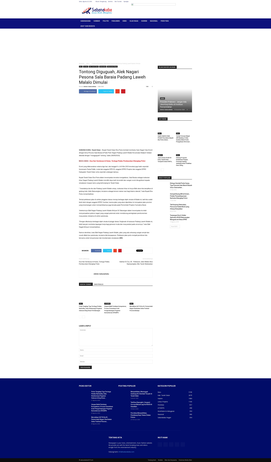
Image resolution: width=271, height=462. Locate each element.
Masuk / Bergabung (101, 1)
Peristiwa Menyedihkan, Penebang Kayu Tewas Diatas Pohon (141, 415)
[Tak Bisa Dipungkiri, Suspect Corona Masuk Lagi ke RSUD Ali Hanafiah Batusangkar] (123, 405)
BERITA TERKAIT (85, 284)
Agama (160, 155)
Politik (106, 21)
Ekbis (125, 21)
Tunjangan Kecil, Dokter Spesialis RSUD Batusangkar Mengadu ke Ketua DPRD (180, 217)
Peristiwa (165, 21)
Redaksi (160, 460)
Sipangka (126, 1)
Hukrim (144, 21)
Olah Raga (134, 21)
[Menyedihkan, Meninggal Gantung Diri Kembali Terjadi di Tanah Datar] (123, 394)
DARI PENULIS (98, 284)
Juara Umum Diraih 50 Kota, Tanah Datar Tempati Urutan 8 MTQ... (165, 159)
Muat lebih (174, 226)
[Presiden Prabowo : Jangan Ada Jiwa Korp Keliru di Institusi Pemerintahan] (175, 93)
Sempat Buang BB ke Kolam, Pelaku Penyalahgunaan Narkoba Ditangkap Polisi (179, 196)
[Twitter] (180, 1)
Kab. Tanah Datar (93, 66)
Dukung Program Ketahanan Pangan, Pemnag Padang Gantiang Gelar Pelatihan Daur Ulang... (183, 161)
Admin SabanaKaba (90, 86)
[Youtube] (190, 1)
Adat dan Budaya (87, 26)
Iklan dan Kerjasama (171, 460)
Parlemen (116, 21)
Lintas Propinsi (163, 402)
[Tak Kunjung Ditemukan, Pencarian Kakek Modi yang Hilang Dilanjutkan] (163, 207)
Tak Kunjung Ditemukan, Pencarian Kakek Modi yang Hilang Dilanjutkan (179, 207)
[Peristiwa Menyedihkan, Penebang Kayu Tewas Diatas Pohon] (123, 415)
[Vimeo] (183, 1)
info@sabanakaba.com (126, 452)
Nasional (154, 21)
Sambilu (110, 1)
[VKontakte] (187, 1)
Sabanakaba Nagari (164, 418)
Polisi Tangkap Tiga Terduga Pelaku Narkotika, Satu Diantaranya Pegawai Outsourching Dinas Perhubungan (90, 308)
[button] (189, 21)
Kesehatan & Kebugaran (166, 411)
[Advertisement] (135, 44)
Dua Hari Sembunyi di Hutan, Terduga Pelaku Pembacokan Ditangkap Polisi (117, 161)
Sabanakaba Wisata (112, 66)
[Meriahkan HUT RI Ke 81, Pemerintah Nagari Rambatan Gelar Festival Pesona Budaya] (141, 297)
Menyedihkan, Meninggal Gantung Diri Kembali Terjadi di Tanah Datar (141, 394)
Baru (87, 63)
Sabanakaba (85, 21)
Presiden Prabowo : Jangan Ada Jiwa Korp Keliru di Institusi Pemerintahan (173, 104)
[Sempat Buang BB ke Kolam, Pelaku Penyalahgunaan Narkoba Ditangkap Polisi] (163, 196)
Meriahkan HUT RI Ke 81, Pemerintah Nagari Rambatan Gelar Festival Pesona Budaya (141, 308)
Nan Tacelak (118, 1)
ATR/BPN (107, 303)
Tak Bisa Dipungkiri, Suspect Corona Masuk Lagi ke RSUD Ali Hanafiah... (141, 404)
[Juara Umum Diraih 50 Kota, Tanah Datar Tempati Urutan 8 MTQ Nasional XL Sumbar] (166, 150)
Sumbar (97, 21)
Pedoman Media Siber (185, 460)
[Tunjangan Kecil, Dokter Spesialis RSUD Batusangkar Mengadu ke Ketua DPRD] (163, 218)
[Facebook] (176, 1)
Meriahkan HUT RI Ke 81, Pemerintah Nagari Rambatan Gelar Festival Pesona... (101, 419)
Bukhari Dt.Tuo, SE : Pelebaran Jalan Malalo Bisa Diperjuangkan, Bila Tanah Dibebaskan (136, 263)
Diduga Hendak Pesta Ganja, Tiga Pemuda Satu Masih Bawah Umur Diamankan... (181, 185)
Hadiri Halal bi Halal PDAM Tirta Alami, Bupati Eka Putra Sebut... (165, 138)
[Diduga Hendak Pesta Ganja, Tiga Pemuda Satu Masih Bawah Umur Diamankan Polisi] (163, 186)
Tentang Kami (152, 460)
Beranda (81, 63)
